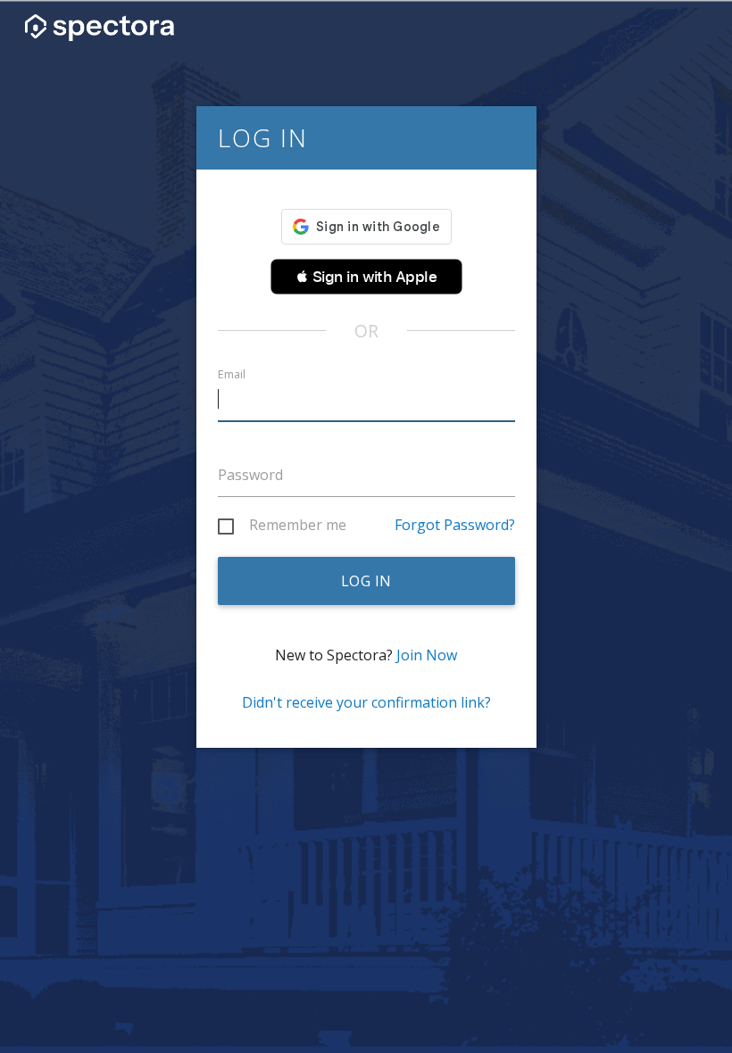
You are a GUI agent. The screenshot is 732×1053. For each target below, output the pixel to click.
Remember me (297, 526)
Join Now (426, 655)
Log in (366, 581)
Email (231, 374)
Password (250, 475)
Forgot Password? (455, 525)
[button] (366, 276)
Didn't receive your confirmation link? (366, 702)
